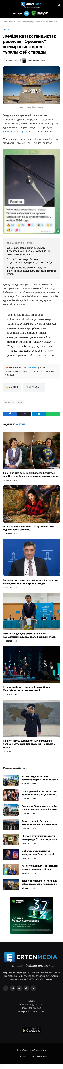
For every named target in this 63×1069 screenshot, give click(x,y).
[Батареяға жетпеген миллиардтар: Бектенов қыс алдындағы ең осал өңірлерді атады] (31, 557)
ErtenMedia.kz (10, 131)
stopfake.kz (25, 131)
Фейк (19, 402)
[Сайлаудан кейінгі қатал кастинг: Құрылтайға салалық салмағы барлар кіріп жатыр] (11, 795)
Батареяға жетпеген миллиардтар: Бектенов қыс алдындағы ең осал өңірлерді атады (31, 270)
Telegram (31, 367)
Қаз (14, 13)
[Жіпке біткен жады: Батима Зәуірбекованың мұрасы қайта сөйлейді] (31, 504)
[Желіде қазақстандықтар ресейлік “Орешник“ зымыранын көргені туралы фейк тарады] (31, 85)
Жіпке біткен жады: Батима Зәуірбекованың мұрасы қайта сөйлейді (29, 261)
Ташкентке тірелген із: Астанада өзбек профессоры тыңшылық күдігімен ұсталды (39, 883)
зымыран (8, 402)
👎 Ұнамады (34, 387)
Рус (20, 13)
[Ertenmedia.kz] (31, 5)
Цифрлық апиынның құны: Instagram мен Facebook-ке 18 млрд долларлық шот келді (38, 854)
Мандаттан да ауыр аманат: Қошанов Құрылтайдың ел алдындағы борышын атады (29, 635)
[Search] (58, 4)
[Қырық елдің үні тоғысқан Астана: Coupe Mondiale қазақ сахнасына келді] (31, 664)
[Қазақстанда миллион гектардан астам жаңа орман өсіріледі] (11, 869)
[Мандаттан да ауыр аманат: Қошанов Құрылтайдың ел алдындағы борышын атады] (31, 611)
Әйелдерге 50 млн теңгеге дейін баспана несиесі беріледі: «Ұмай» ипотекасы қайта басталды (40, 809)
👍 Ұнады (12, 387)
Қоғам (6, 29)
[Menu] (5, 4)
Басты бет (7, 22)
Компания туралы (39, 1056)
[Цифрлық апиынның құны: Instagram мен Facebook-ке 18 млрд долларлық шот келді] (11, 854)
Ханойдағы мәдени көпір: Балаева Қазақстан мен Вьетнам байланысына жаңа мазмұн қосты (28, 251)
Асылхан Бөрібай (36, 60)
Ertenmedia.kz (40, 1050)
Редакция (23, 1056)
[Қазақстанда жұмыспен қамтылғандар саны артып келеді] (11, 780)
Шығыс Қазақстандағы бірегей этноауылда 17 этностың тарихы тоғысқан (39, 839)
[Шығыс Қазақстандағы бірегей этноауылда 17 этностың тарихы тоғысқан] (11, 839)
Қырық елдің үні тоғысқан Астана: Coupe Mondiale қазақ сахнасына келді (27, 689)
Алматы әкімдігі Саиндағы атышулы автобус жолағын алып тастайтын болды (39, 824)
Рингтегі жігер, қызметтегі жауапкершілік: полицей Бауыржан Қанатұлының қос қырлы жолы (29, 744)
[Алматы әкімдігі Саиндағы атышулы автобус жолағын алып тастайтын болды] (11, 824)
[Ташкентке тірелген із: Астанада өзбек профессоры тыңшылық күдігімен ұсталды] (11, 884)
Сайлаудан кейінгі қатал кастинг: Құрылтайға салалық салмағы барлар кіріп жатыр (40, 794)
